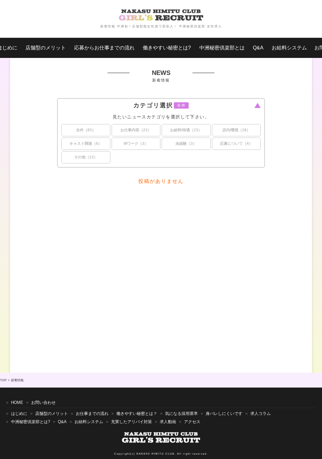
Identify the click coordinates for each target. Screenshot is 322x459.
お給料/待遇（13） (186, 130)
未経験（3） (186, 143)
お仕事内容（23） (135, 130)
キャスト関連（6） (85, 143)
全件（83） (86, 130)
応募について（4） (236, 143)
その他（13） (85, 157)
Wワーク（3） (136, 143)
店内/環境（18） (236, 130)
